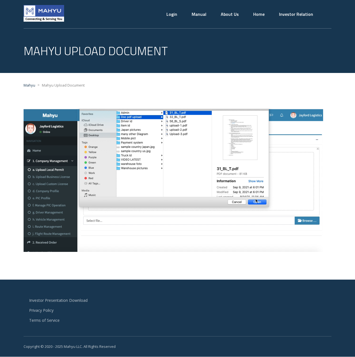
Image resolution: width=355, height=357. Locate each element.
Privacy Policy (41, 310)
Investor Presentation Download (58, 300)
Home (259, 14)
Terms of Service (44, 320)
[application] (173, 180)
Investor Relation (296, 14)
